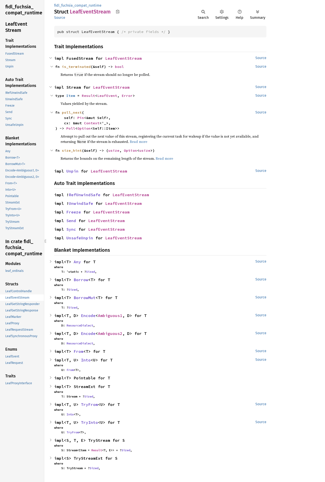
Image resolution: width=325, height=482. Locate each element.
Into (86, 360)
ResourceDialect (80, 325)
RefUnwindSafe (84, 194)
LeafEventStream (123, 58)
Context (91, 123)
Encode (88, 315)
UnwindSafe (81, 203)
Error (127, 95)
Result (88, 95)
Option (84, 128)
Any (77, 261)
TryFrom (89, 404)
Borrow (81, 279)
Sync (71, 229)
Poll (70, 128)
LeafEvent (107, 95)
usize (113, 150)
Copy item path (117, 11)
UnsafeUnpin (79, 237)
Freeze (73, 212)
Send (71, 220)
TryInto (89, 422)
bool (119, 66)
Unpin (72, 171)
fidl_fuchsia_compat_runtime (77, 5)
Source (59, 17)
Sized (90, 272)
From (78, 351)
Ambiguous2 (110, 333)
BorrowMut (85, 297)
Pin (80, 117)
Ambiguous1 (110, 315)
